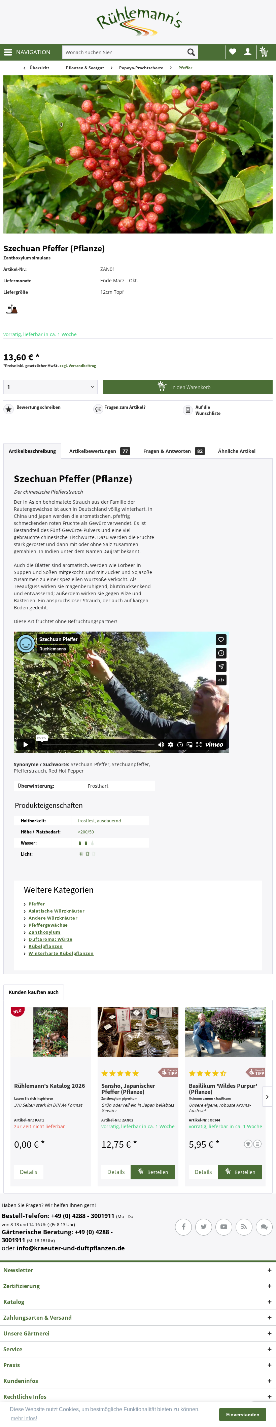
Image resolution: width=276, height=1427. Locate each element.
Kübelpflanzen (46, 946)
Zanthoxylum (45, 932)
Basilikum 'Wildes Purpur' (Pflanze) (223, 1089)
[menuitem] (27, 52)
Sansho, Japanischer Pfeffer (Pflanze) (128, 1089)
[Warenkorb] (263, 52)
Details (28, 1172)
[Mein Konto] (248, 52)
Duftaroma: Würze (50, 939)
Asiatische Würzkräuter (56, 911)
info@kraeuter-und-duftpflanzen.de (70, 1248)
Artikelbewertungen (98, 451)
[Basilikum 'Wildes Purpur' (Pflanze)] (225, 1037)
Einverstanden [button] (243, 1414)
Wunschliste (232, 52)
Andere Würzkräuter (53, 918)
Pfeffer (37, 904)
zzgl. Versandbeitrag (78, 365)
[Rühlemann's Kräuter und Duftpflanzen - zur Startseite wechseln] (139, 23)
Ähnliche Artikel (236, 451)
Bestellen (157, 1172)
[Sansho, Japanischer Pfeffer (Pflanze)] (138, 1037)
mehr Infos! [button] (24, 1418)
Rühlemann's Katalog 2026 (49, 1086)
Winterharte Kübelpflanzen (61, 953)
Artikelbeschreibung (32, 451)
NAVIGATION (33, 52)
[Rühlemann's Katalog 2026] (50, 1037)
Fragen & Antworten (173, 451)
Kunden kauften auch (34, 992)
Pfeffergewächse (48, 925)
